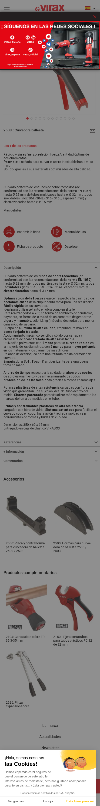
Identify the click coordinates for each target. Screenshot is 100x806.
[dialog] (50, 403)
